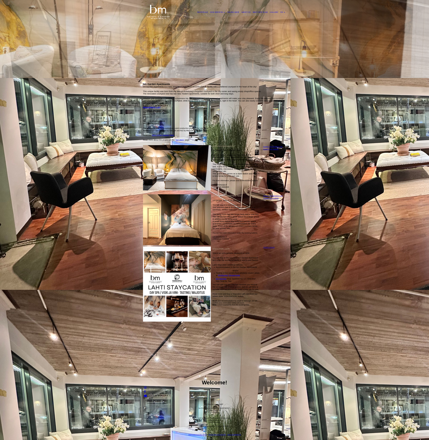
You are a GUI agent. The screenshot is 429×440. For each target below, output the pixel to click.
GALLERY (274, 12)
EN (282, 12)
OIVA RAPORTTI (234, 435)
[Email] (145, 395)
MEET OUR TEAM (260, 12)
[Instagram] (145, 387)
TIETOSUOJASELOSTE (197, 435)
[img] (161, 12)
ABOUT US (245, 12)
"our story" (179, 140)
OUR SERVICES (216, 12)
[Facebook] (145, 391)
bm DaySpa (221, 279)
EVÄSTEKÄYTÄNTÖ (217, 435)
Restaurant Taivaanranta (229, 275)
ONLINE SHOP (233, 12)
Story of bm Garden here (163, 135)
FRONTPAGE (202, 12)
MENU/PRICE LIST (152, 107)
